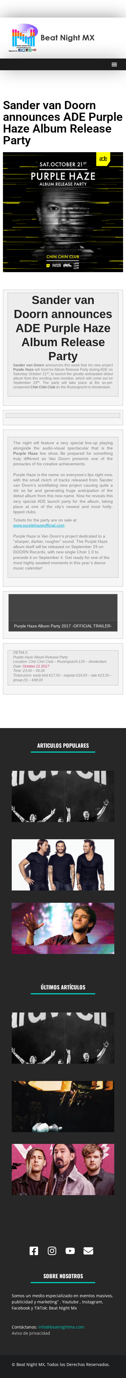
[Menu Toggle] (114, 64)
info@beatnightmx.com (61, 1327)
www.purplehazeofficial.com (38, 525)
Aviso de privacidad (31, 1333)
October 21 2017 (36, 666)
